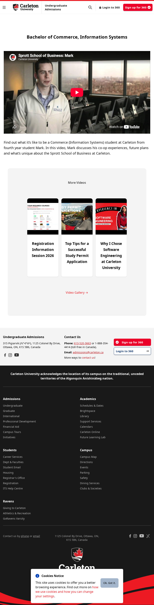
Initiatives (9, 437)
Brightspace (87, 411)
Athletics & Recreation (17, 513)
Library (84, 416)
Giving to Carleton (14, 508)
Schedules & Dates (91, 405)
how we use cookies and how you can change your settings (66, 591)
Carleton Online (90, 432)
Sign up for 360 (135, 7)
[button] (5, 7)
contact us (88, 357)
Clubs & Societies (91, 488)
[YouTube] (16, 355)
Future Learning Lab (93, 437)
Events (84, 467)
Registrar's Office (14, 478)
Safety (84, 478)
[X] (148, 536)
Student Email (12, 467)
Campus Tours (12, 432)
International (11, 416)
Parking (85, 472)
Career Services (13, 457)
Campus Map (88, 457)
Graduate (9, 411)
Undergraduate (13, 405)
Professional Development (19, 421)
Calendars (86, 426)
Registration (10, 483)
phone (25, 536)
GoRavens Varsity (14, 518)
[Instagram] (10, 355)
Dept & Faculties (13, 462)
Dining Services (90, 483)
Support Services (90, 421)
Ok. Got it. (109, 583)
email (36, 536)
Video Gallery (77, 292)
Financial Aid (11, 426)
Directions (86, 462)
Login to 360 (111, 7)
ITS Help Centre (13, 488)
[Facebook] (5, 355)
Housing (8, 472)
